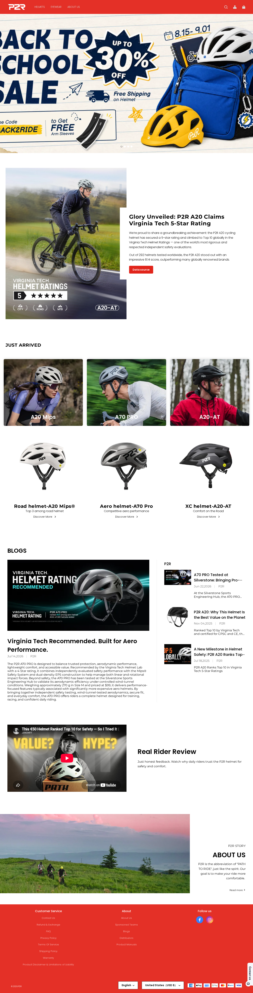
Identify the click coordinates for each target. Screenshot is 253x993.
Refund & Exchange (48, 924)
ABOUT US (73, 7)
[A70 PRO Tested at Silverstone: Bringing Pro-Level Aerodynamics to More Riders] (177, 577)
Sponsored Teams (126, 924)
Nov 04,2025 (203, 623)
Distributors (126, 938)
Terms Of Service (48, 944)
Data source (141, 270)
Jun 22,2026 (202, 586)
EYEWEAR (56, 7)
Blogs (126, 931)
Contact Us (48, 918)
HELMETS (39, 7)
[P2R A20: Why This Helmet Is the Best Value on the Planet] (177, 617)
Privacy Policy (48, 938)
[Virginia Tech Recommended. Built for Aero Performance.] (78, 595)
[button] (226, 7)
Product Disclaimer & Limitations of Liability (48, 964)
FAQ (48, 931)
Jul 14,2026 (15, 656)
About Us (126, 918)
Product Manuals (126, 944)
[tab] (121, 146)
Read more (236, 890)
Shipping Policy (48, 951)
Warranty (48, 958)
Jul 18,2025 (201, 660)
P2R (33, 656)
